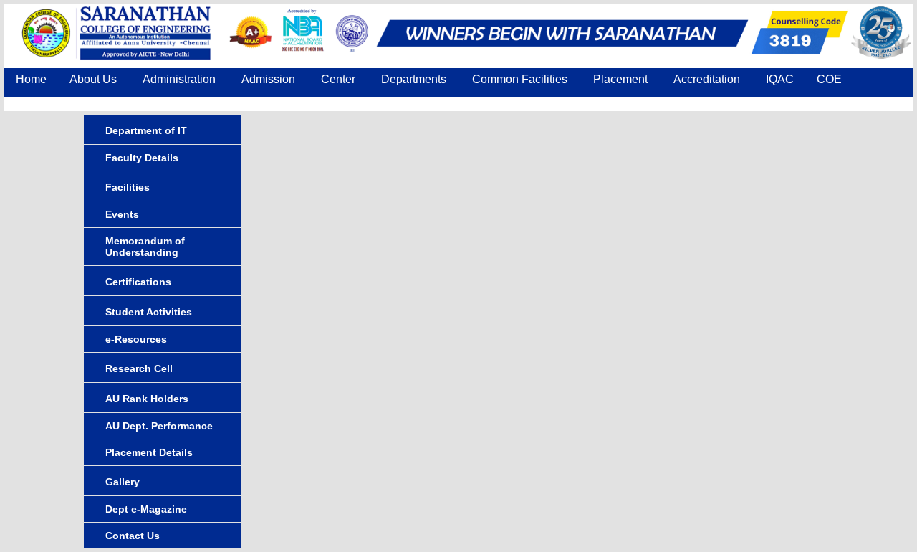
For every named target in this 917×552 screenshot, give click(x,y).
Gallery (122, 481)
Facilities (127, 187)
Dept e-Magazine (146, 509)
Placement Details (149, 452)
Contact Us (44, 106)
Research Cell (139, 368)
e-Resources (136, 339)
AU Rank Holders (146, 398)
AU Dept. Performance (159, 426)
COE (829, 79)
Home (31, 79)
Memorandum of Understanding (145, 246)
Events (122, 214)
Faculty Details (141, 157)
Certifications (138, 281)
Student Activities (148, 312)
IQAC (780, 79)
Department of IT (146, 130)
